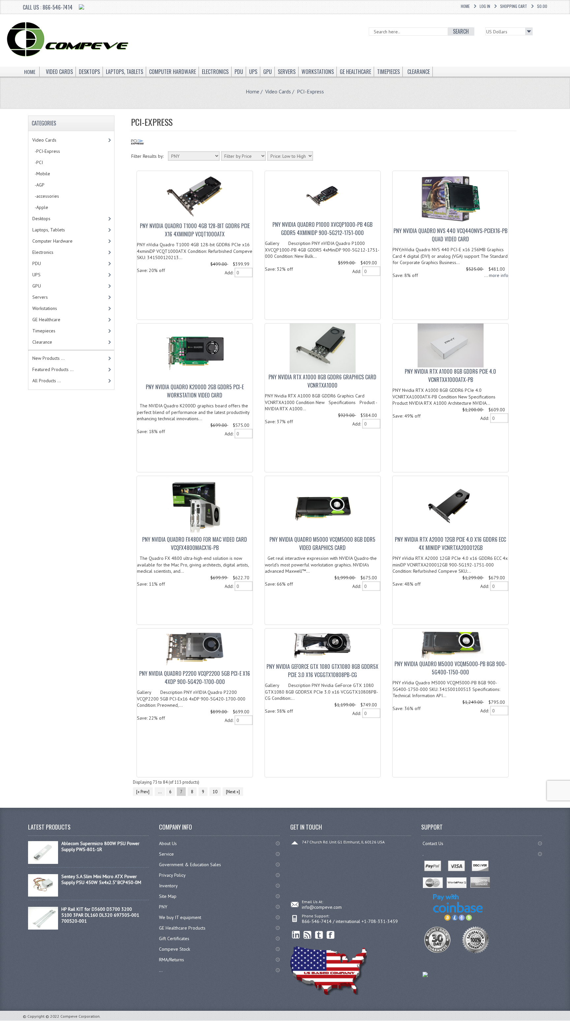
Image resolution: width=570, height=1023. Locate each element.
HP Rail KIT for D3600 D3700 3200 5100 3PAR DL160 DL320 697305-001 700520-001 (100, 915)
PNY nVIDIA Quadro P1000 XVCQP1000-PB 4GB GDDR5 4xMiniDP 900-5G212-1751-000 (322, 229)
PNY (163, 907)
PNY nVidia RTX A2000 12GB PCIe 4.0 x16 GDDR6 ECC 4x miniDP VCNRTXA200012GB (450, 543)
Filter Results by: (147, 156)
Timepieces (43, 331)
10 (215, 791)
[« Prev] (142, 791)
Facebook (331, 935)
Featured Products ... (53, 369)
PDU (36, 263)
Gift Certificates (174, 938)
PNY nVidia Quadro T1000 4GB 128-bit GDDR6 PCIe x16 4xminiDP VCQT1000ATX (195, 230)
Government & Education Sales (190, 865)
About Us (168, 843)
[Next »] (233, 791)
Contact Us (433, 843)
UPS (36, 275)
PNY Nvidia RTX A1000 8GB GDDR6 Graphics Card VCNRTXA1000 (322, 381)
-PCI (37, 162)
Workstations (44, 308)
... (160, 791)
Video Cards (278, 91)
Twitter (319, 935)
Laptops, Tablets (48, 230)
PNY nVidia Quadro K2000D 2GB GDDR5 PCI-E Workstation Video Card (195, 391)
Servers (40, 297)
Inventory (168, 886)
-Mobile (41, 174)
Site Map (167, 896)
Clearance (42, 342)
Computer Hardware (52, 241)
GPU (36, 286)
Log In (485, 6)
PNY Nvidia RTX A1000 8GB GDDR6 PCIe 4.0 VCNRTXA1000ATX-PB (450, 375)
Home (465, 6)
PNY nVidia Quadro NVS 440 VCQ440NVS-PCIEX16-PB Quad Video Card (450, 235)
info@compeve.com (322, 907)
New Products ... (48, 358)
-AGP (38, 185)
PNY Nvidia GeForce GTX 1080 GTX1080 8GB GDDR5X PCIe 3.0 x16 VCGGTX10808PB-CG (322, 671)
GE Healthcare (46, 320)
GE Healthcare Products (182, 928)
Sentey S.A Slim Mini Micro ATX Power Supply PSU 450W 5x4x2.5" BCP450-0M (101, 879)
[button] (569, 1022)
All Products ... (46, 381)
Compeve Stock (174, 949)
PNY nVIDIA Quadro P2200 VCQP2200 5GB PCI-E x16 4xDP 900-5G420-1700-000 (194, 677)
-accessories (45, 196)
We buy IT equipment (180, 917)
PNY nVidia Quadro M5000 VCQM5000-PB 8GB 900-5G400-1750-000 (451, 668)
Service (166, 854)
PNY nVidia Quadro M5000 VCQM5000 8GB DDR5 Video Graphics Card (322, 543)
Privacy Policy (172, 875)
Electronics (42, 252)
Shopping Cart (513, 6)
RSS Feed (307, 935)
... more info (496, 275)
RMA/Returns (171, 960)
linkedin (296, 935)
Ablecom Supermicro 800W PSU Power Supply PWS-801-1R (100, 846)
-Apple (40, 207)
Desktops (41, 219)
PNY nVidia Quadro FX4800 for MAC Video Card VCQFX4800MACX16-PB (194, 543)
